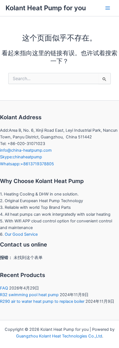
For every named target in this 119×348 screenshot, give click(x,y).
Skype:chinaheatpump (21, 156)
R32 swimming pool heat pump (29, 294)
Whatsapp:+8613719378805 (27, 163)
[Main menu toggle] (107, 8)
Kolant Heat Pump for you (46, 8)
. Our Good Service (20, 234)
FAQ (4, 288)
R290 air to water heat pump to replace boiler (42, 301)
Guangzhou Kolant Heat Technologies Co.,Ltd (59, 336)
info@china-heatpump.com (26, 150)
